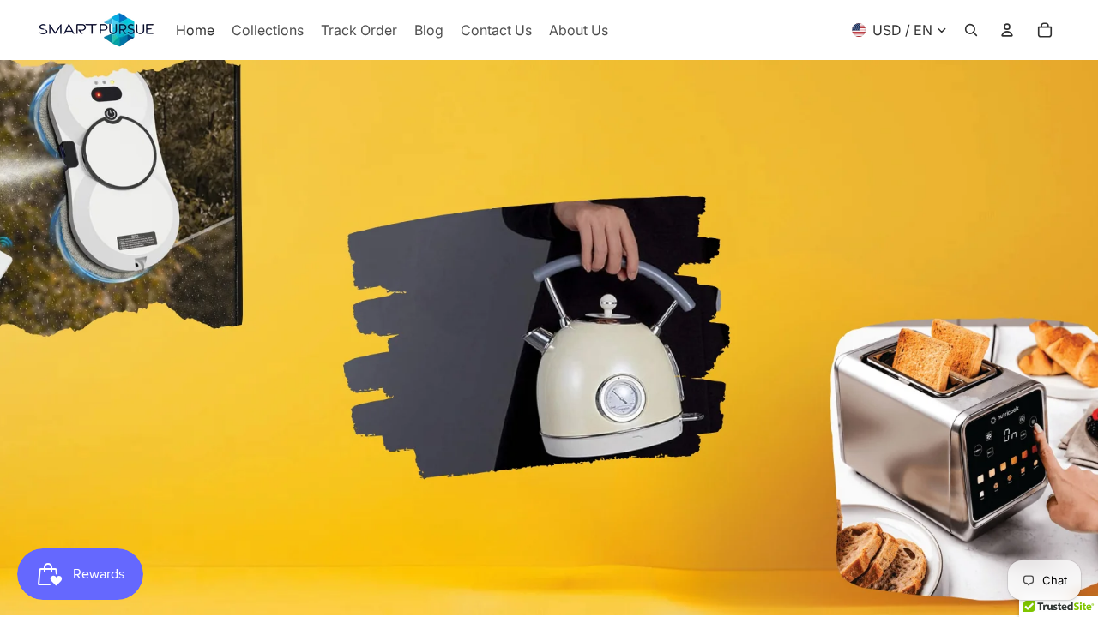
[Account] (1007, 30)
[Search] (971, 30)
